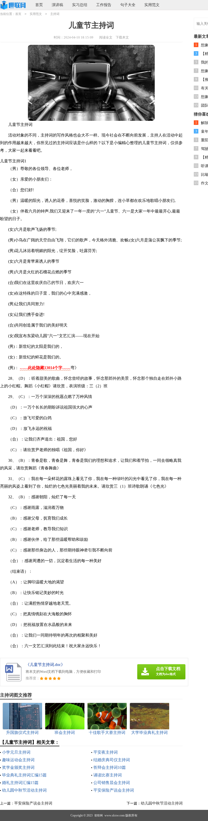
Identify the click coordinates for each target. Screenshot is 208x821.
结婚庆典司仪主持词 (111, 760)
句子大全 (127, 5)
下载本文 (122, 37)
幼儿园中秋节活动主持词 (24, 790)
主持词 (54, 14)
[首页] (13, 5)
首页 (39, 5)
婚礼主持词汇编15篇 (20, 782)
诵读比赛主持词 (107, 775)
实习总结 (79, 5)
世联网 (98, 815)
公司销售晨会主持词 (111, 782)
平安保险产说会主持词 (113, 790)
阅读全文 (105, 37)
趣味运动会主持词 (18, 760)
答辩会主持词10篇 (109, 767)
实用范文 (152, 5)
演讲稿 (57, 5)
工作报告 (103, 5)
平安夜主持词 (105, 752)
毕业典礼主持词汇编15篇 (24, 775)
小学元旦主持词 (16, 752)
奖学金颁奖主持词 (18, 767)
